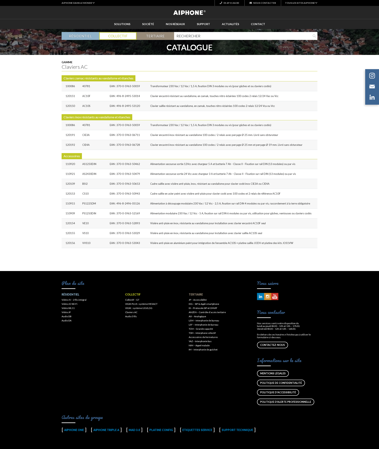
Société (148, 24)
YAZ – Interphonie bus (200, 341)
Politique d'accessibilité (278, 392)
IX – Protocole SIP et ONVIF (203, 308)
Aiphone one (74, 430)
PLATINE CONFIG (161, 430)
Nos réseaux (175, 24)
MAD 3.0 (134, 430)
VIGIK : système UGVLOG (138, 308)
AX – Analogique (197, 316)
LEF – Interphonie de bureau (203, 324)
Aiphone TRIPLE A (106, 430)
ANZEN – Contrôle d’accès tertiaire (207, 312)
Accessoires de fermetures (203, 337)
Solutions (122, 24)
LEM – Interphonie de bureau (204, 320)
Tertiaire (155, 36)
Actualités (230, 24)
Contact (258, 24)
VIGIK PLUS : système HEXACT (141, 303)
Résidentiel (80, 36)
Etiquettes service (197, 430)
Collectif (118, 36)
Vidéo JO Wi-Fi (69, 303)
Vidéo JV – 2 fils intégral (74, 299)
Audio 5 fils (131, 316)
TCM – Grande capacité (201, 328)
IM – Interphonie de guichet (203, 349)
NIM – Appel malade (199, 345)
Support (203, 24)
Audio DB (66, 316)
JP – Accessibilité (198, 299)
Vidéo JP (66, 312)
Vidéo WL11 (68, 308)
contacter (264, 2)
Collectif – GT (132, 299)
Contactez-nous (272, 344)
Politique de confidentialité (281, 382)
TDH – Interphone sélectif (202, 332)
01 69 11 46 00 (231, 2)
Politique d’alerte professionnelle (285, 401)
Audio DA (66, 320)
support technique (237, 430)
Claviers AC (131, 312)
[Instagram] (372, 76)
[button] (78, 2)
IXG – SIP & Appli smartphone (204, 303)
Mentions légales (273, 373)
